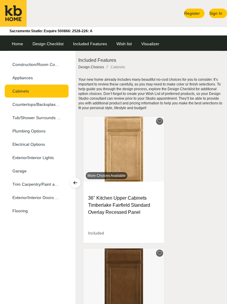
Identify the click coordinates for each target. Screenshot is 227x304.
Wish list (124, 43)
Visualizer (150, 43)
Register (192, 13)
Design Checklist (48, 43)
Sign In (215, 13)
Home (17, 43)
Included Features (90, 43)
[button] (37, 64)
